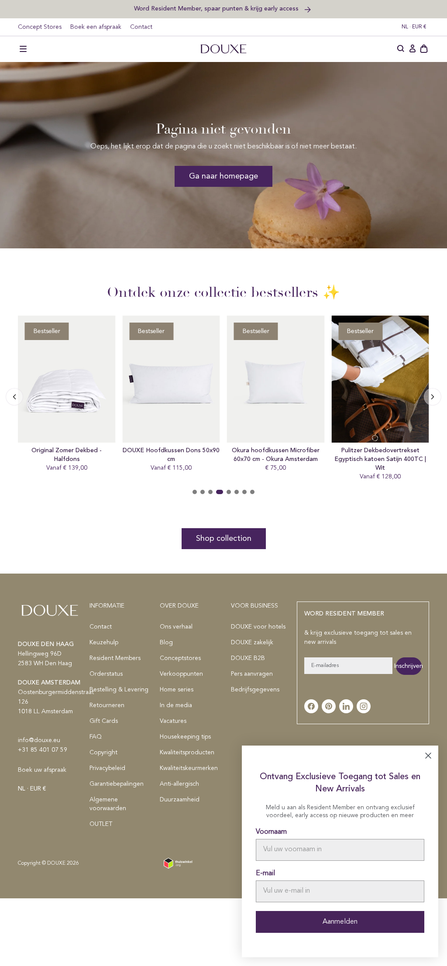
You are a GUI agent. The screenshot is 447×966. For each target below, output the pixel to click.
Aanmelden (340, 921)
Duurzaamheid (179, 800)
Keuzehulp (103, 642)
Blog (166, 642)
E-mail (265, 873)
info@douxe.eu (39, 740)
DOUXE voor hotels (258, 627)
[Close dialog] (428, 755)
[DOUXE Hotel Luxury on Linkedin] (346, 706)
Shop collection (223, 539)
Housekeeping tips (185, 737)
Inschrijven (409, 666)
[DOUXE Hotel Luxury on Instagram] (364, 706)
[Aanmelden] (412, 49)
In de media (176, 705)
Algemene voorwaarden (107, 804)
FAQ (95, 737)
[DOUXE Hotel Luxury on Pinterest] (329, 706)
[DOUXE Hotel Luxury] (223, 49)
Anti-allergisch (179, 784)
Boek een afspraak (95, 27)
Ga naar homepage (223, 176)
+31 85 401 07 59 (42, 750)
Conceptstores (180, 658)
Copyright (103, 752)
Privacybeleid (107, 768)
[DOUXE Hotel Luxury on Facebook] (311, 706)
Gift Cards (103, 721)
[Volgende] (14, 397)
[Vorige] (432, 397)
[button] (23, 49)
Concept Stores (40, 27)
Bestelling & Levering (118, 690)
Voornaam (271, 831)
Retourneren (106, 705)
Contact (141, 27)
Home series (176, 690)
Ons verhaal (176, 627)
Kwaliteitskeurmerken (189, 768)
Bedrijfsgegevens (255, 690)
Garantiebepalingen (116, 784)
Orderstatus (106, 674)
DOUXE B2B (248, 658)
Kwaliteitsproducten (187, 752)
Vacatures (173, 721)
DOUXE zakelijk (252, 642)
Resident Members (115, 658)
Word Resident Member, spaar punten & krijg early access (217, 8)
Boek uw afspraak (42, 770)
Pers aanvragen (252, 674)
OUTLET (100, 824)
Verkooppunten (181, 674)
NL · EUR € (414, 27)
